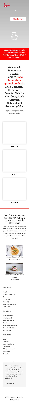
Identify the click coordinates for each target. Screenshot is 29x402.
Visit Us (14, 146)
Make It (14, 202)
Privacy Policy (14, 400)
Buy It (14, 174)
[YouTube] (16, 394)
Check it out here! (14, 57)
